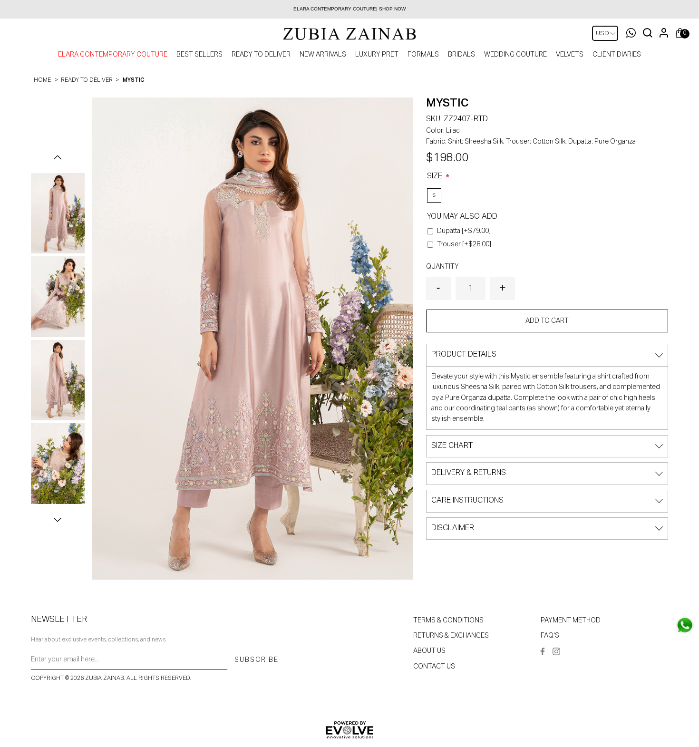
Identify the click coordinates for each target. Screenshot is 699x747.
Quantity (442, 266)
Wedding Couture (515, 54)
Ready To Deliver (261, 54)
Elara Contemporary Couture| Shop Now (349, 8)
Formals (423, 54)
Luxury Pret (376, 54)
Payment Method (571, 620)
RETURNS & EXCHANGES (451, 635)
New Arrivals (323, 54)
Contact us (434, 666)
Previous (57, 157)
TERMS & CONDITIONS (448, 620)
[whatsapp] (684, 625)
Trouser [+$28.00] (464, 244)
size (435, 176)
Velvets (569, 54)
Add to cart (547, 321)
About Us (429, 651)
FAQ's (550, 635)
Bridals (461, 54)
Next (57, 519)
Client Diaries (616, 54)
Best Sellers (199, 54)
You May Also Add (462, 217)
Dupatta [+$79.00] (464, 231)
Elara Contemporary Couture (112, 54)
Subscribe (256, 660)
